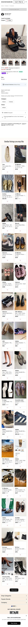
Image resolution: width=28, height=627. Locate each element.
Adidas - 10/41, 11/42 (20, 460)
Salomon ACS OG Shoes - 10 (9, 313)
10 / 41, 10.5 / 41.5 (19, 491)
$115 (16, 552)
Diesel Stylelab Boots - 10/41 (9, 431)
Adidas (4, 223)
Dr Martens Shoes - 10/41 (21, 254)
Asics (16, 488)
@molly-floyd (8, 13)
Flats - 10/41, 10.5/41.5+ (8, 372)
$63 (16, 228)
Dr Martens (18, 164)
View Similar (14, 623)
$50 (3, 346)
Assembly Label (19, 400)
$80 (3, 228)
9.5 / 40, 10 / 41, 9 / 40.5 (8, 197)
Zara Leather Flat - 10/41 (8, 166)
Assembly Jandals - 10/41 (21, 401)
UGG (3, 341)
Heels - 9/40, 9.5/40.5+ (8, 578)
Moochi (17, 223)
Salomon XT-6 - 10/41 (20, 283)
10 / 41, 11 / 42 (18, 167)
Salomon (4, 252)
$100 (16, 375)
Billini (16, 576)
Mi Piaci (4, 370)
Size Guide (24, 79)
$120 (18, 463)
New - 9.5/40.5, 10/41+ (8, 460)
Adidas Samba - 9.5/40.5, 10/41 (10, 519)
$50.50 (19, 434)
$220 (3, 257)
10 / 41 (4, 167)
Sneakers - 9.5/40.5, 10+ (8, 283)
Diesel (4, 429)
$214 (16, 169)
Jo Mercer (17, 194)
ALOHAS (17, 517)
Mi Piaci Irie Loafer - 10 (20, 548)
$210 (16, 257)
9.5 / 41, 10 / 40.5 (6, 521)
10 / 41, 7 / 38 (5, 491)
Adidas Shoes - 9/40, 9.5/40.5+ (10, 225)
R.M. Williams (18, 311)
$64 (3, 434)
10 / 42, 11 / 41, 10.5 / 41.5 (21, 521)
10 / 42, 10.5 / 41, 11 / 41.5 (21, 314)
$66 (5, 463)
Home (2, 5)
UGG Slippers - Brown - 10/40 (9, 342)
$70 (3, 581)
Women (6, 5)
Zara (3, 164)
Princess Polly (6, 576)
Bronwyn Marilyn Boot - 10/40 (9, 548)
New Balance (5, 459)
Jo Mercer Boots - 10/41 (21, 195)
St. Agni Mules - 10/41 (7, 401)
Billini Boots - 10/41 (19, 578)
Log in (16, 1)
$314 (5, 522)
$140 (3, 287)
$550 (16, 316)
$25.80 (4, 198)
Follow (9, 20)
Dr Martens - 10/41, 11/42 (21, 166)
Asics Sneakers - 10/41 (20, 490)
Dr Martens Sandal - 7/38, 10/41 (10, 490)
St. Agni (4, 400)
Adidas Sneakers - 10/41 (21, 342)
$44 (3, 169)
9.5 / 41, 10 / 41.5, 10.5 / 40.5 (9, 285)
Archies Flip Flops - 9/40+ (8, 195)
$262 (3, 552)
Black (4, 107)
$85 (17, 198)
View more (14, 590)
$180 (18, 522)
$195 (3, 316)
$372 (16, 287)
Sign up (21, 1)
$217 (16, 493)
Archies (4, 194)
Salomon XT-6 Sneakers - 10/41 (10, 254)
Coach (3, 20)
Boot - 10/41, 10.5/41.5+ (21, 313)
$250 (5, 404)
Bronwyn (4, 547)
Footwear (12, 5)
